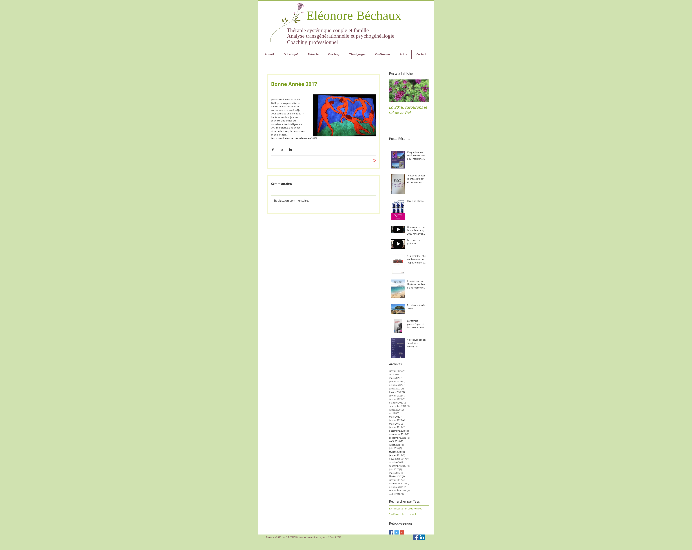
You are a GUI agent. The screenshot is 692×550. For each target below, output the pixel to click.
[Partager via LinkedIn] (290, 149)
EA (390, 508)
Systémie (394, 514)
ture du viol (409, 514)
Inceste (398, 508)
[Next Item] (423, 90)
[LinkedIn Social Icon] (422, 537)
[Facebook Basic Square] (391, 532)
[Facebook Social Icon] (416, 537)
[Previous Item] (394, 90)
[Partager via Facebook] (272, 149)
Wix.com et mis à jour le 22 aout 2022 (322, 537)
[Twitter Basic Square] (396, 532)
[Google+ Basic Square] (402, 532)
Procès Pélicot (413, 508)
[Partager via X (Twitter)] (281, 149)
